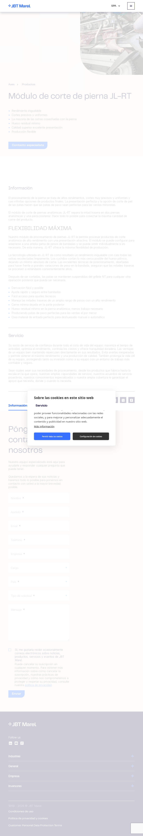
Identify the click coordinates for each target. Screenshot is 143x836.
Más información (44, 426)
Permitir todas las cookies (52, 436)
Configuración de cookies (91, 436)
